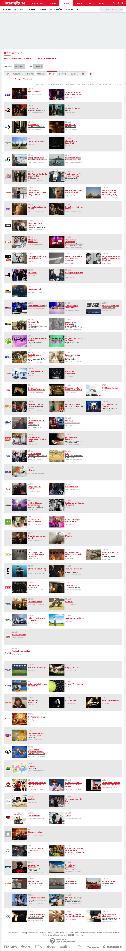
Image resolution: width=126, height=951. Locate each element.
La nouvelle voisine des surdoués (35, 406)
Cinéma (43, 9)
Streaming (31, 9)
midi (50, 84)
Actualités (37, 3)
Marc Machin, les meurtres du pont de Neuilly (74, 439)
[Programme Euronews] (8, 834)
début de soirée (72, 84)
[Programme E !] (8, 571)
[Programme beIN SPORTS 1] (8, 653)
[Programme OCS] (8, 817)
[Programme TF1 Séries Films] (8, 357)
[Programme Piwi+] (8, 768)
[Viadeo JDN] (78, 947)
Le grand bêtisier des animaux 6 (37, 341)
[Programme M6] (8, 176)
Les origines (36, 554)
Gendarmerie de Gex (72, 422)
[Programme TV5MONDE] (8, 538)
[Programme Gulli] (8, 340)
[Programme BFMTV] (8, 291)
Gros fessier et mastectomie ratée (74, 570)
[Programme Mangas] (8, 785)
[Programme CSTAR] (8, 324)
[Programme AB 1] (8, 587)
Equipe (23, 933)
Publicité (43, 933)
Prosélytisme (34, 586)
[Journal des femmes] (10, 947)
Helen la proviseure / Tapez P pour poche (74, 455)
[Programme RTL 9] (8, 488)
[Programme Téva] (8, 521)
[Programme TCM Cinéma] (8, 801)
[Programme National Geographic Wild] (8, 850)
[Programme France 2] (8, 110)
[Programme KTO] (8, 916)
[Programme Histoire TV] (8, 900)
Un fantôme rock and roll (36, 752)
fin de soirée (88, 84)
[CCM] (25, 946)
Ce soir (117, 84)
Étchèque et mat (37, 176)
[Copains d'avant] (65, 946)
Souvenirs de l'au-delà (72, 586)
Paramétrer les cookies (104, 933)
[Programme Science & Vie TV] (8, 867)
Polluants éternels (71, 882)
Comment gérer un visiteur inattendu (37, 455)
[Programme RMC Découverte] (8, 423)
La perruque (32, 767)
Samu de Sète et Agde (110, 406)
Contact (49, 933)
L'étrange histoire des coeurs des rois (37, 899)
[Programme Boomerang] (8, 752)
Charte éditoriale (32, 933)
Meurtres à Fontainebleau (36, 126)
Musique (69, 9)
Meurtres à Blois (70, 126)
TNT (21, 9)
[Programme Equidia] (8, 637)
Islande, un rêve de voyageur (37, 158)
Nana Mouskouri (33, 701)
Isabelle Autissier (108, 882)
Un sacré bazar (36, 849)
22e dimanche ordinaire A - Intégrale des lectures (111, 916)
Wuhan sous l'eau (71, 867)
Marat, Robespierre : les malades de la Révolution (74, 899)
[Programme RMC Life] (8, 439)
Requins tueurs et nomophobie (34, 867)
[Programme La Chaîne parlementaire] (8, 258)
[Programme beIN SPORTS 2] (8, 669)
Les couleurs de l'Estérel (73, 158)
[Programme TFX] (8, 242)
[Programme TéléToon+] (8, 735)
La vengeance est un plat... (37, 225)
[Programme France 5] (8, 159)
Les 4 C (37, 537)
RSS (67, 933)
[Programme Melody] (8, 702)
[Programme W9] (8, 209)
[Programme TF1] (8, 95)
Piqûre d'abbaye (36, 423)
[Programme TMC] (8, 225)
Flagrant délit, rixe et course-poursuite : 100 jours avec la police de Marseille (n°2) (74, 324)
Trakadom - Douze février (36, 109)
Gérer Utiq (116, 933)
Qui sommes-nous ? (13, 933)
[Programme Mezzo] (8, 719)
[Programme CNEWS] (8, 308)
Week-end (27, 79)
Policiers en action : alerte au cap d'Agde (37, 324)
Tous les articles (59, 933)
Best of (72, 109)
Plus (101, 3)
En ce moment (104, 84)
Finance (80, 3)
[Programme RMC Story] (8, 406)
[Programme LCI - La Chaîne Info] (8, 472)
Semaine (18, 79)
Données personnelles (87, 933)
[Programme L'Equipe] (8, 373)
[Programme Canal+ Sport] (8, 620)
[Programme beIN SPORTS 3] (8, 686)
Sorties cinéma (55, 9)
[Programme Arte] (8, 192)
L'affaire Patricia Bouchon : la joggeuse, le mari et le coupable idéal (74, 242)
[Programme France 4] (8, 275)
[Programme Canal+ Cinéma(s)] (8, 604)
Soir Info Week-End (110, 306)
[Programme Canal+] (8, 143)
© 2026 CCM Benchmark (75, 935)
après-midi (58, 84)
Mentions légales (48, 935)
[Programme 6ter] (8, 390)
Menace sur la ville (73, 176)
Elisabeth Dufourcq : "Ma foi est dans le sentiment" (37, 916)
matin (43, 84)
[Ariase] (93, 947)
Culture (66, 3)
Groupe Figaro (60, 935)
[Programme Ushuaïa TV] (8, 883)
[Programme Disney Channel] (8, 456)
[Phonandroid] (112, 946)
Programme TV (9, 9)
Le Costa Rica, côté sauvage (74, 850)
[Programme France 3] (8, 127)
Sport (53, 3)
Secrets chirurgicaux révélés (37, 570)
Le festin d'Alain (72, 357)
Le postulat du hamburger (74, 405)
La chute (73, 554)
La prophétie (35, 735)
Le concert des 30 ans (35, 505)
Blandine (35, 372)
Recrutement (74, 933)
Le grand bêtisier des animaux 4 (74, 341)
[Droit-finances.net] (51, 947)
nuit (37, 84)
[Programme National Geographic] (8, 554)
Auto (91, 3)
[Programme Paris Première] (8, 505)
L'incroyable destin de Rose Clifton (37, 357)
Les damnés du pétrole (35, 882)
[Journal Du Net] (38, 946)
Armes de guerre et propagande (110, 555)
